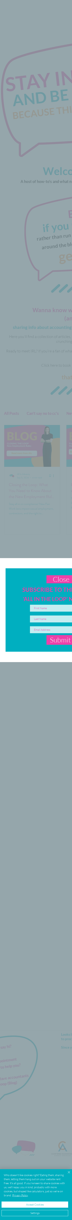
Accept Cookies (35, 1204)
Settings (35, 1213)
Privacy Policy (20, 1195)
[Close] (66, 1174)
